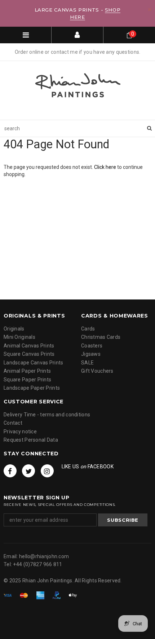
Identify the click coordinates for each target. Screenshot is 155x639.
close (149, 9)
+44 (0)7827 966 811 (37, 564)
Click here (105, 167)
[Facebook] (10, 470)
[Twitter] (28, 470)
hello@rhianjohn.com (44, 556)
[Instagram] (47, 470)
